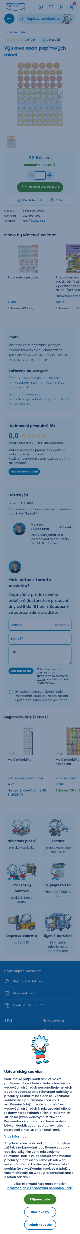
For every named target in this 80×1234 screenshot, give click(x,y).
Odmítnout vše (40, 1225)
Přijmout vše (40, 1199)
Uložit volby (40, 1212)
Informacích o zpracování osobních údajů (40, 1188)
